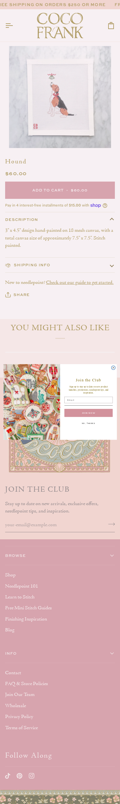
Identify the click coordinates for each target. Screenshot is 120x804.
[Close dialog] (113, 368)
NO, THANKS (88, 424)
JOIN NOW (88, 413)
